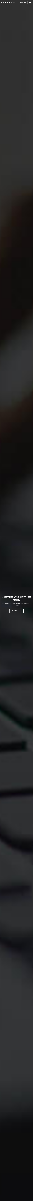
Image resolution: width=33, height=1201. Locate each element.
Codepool (8, 2)
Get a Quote (22, 2)
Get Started (16, 611)
